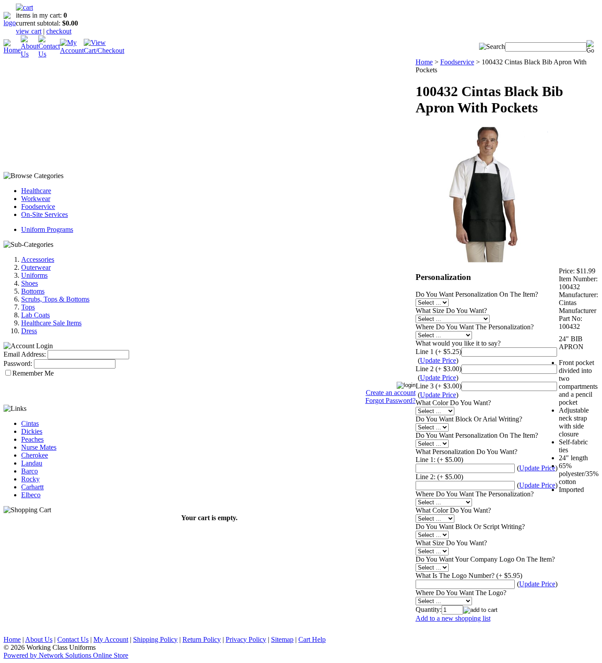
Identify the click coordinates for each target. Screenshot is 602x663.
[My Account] (72, 50)
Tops (28, 307)
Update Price (438, 360)
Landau (31, 463)
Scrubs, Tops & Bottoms (55, 299)
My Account (110, 639)
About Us (38, 639)
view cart (28, 31)
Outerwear (36, 267)
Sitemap (282, 639)
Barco (29, 471)
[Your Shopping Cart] (24, 7)
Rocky (30, 479)
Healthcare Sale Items (51, 323)
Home (424, 62)
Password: (18, 363)
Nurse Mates (38, 447)
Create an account (391, 392)
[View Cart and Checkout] (104, 50)
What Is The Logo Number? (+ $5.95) (469, 575)
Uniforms (34, 275)
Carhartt (32, 487)
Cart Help (312, 639)
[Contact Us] (49, 54)
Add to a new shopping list (453, 618)
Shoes (29, 283)
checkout (58, 31)
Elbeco (31, 495)
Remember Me (33, 373)
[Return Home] (10, 22)
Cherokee (34, 455)
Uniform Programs (47, 229)
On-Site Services (44, 214)
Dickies (31, 431)
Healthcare (36, 190)
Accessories (37, 259)
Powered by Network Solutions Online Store (66, 655)
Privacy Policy (246, 639)
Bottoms (33, 291)
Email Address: (25, 354)
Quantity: (429, 609)
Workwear (35, 198)
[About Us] (29, 54)
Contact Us (73, 639)
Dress (29, 331)
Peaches (32, 439)
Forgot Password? (390, 400)
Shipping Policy (155, 639)
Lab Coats (35, 315)
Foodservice (38, 206)
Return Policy (201, 639)
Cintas (30, 423)
